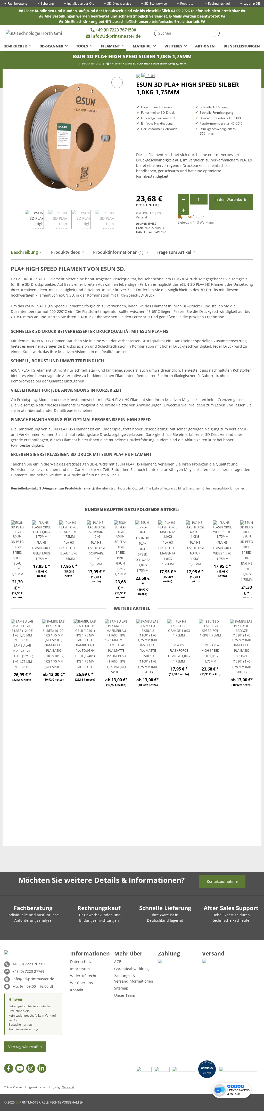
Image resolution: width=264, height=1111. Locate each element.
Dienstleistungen (242, 46)
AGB (117, 961)
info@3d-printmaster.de (116, 36)
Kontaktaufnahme (222, 881)
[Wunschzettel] (229, 33)
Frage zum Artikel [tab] (174, 252)
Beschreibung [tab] (25, 252)
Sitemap (121, 988)
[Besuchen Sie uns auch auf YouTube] (19, 1068)
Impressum (80, 968)
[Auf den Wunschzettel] (117, 82)
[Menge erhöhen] (183, 210)
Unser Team (124, 995)
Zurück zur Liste (91, 63)
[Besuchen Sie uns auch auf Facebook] (8, 1068)
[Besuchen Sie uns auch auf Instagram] (30, 1068)
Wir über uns (81, 982)
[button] (239, 33)
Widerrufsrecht (83, 975)
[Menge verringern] (183, 199)
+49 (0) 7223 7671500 (115, 30)
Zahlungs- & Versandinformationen (133, 978)
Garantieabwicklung (131, 968)
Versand (141, 217)
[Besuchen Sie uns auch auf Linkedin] (41, 1068)
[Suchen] (214, 33)
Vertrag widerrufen (25, 1046)
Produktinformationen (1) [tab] (118, 252)
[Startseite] (107, 64)
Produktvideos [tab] (66, 252)
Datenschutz (81, 961)
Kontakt (76, 989)
